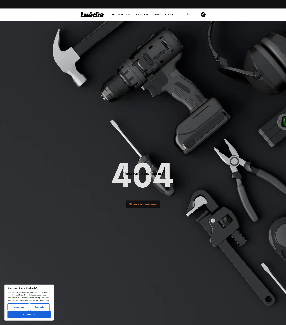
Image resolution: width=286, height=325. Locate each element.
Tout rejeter (40, 307)
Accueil (111, 14)
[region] (29, 303)
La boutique (124, 14)
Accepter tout (29, 314)
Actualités (157, 14)
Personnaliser (18, 307)
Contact (169, 14)
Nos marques (142, 14)
